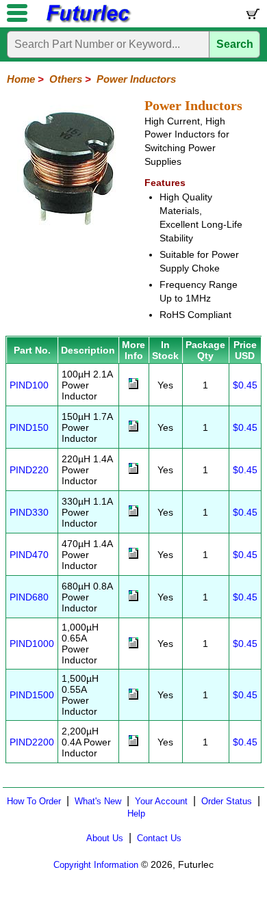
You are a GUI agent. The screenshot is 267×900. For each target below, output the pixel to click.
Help (136, 813)
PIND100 (29, 385)
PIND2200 (32, 742)
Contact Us (159, 838)
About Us (104, 838)
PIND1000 (32, 643)
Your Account (161, 801)
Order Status (226, 801)
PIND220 (29, 469)
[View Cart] (252, 17)
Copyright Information (95, 865)
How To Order (34, 801)
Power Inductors (136, 79)
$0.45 (245, 385)
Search (234, 44)
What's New (98, 801)
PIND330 (29, 512)
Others (65, 79)
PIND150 (29, 427)
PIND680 (29, 597)
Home (21, 79)
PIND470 (29, 554)
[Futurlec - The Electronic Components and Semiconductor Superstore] (87, 21)
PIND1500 (32, 694)
